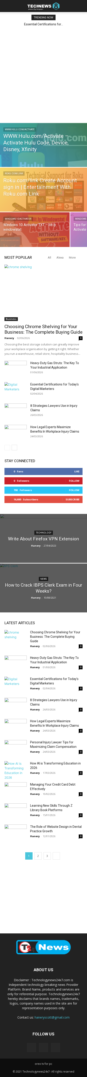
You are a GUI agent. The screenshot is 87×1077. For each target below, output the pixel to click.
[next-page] (14, 447)
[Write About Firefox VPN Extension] (43, 541)
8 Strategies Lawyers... (44, 24)
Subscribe (72, 499)
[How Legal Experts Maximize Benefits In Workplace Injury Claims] (15, 432)
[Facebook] (31, 1047)
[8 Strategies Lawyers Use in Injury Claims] (15, 411)
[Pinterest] (43, 1047)
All (49, 257)
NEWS (43, 579)
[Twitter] (55, 1047)
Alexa (60, 257)
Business (11, 319)
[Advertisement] (43, 74)
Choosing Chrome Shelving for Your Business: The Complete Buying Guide (43, 329)
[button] (7, 6)
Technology (43, 532)
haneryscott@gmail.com (52, 1017)
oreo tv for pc (43, 1064)
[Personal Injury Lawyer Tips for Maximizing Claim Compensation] (15, 747)
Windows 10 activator (18, 219)
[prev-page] (7, 447)
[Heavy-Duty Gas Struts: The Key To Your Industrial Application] (15, 368)
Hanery (9, 338)
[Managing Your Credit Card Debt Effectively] (15, 790)
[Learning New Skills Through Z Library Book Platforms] (15, 811)
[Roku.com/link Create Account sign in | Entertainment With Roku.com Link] (43, 194)
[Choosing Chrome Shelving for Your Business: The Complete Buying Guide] (43, 293)
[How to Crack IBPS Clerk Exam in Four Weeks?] (43, 592)
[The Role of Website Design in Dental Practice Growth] (15, 832)
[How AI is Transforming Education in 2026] (15, 770)
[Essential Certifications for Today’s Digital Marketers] (15, 390)
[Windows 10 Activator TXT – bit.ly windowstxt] (35, 233)
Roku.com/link (14, 173)
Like (76, 471)
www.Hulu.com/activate (20, 129)
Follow (74, 480)
